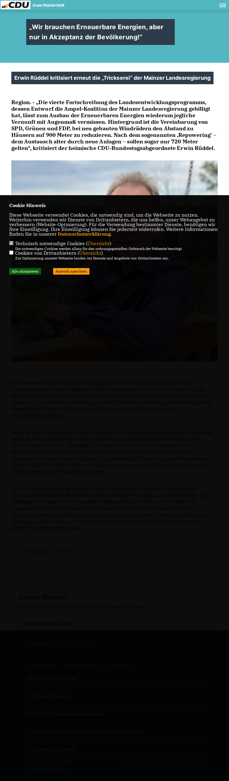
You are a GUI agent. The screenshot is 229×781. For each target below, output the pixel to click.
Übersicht (98, 243)
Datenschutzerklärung (84, 234)
